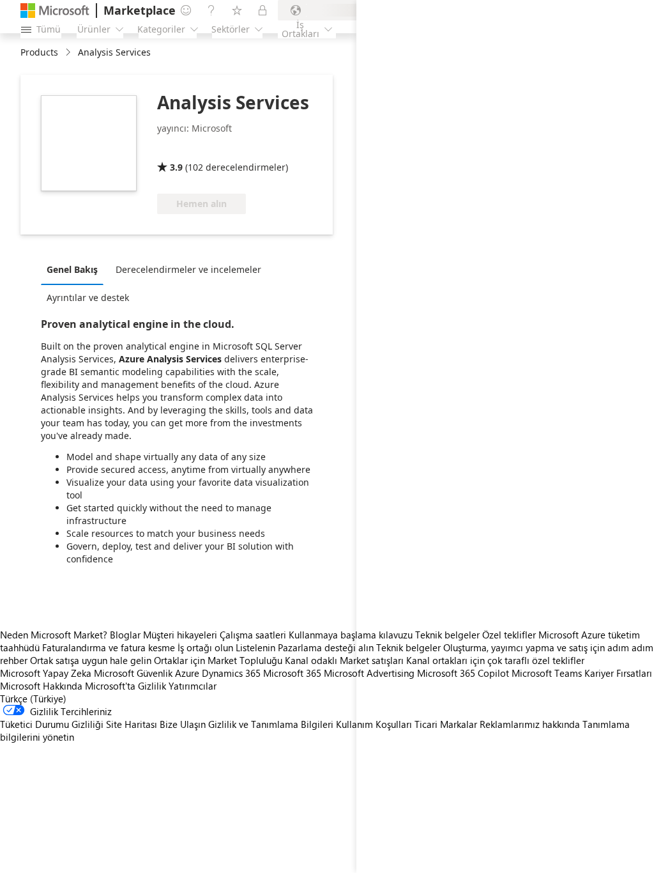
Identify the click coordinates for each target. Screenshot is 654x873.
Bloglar (125, 634)
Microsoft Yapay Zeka (45, 673)
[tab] (75, 269)
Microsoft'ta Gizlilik (125, 685)
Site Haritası (131, 724)
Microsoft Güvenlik (133, 673)
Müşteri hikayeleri (180, 634)
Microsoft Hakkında (41, 685)
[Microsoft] (54, 10)
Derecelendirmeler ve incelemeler (188, 269)
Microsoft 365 (292, 673)
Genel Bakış (72, 269)
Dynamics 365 (231, 673)
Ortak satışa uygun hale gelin (90, 660)
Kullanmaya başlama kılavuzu (351, 634)
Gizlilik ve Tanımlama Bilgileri (270, 724)
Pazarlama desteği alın (326, 647)
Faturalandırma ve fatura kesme (108, 647)
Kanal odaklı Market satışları (344, 660)
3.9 (176, 167)
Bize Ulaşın (183, 724)
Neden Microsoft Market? (53, 634)
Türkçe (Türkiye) (33, 698)
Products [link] (39, 52)
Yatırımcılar (193, 685)
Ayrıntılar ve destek (88, 297)
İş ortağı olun (205, 647)
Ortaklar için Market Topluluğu (218, 660)
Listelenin (255, 647)
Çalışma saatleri (253, 634)
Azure (187, 673)
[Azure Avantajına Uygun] (209, 149)
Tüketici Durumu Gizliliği (51, 724)
